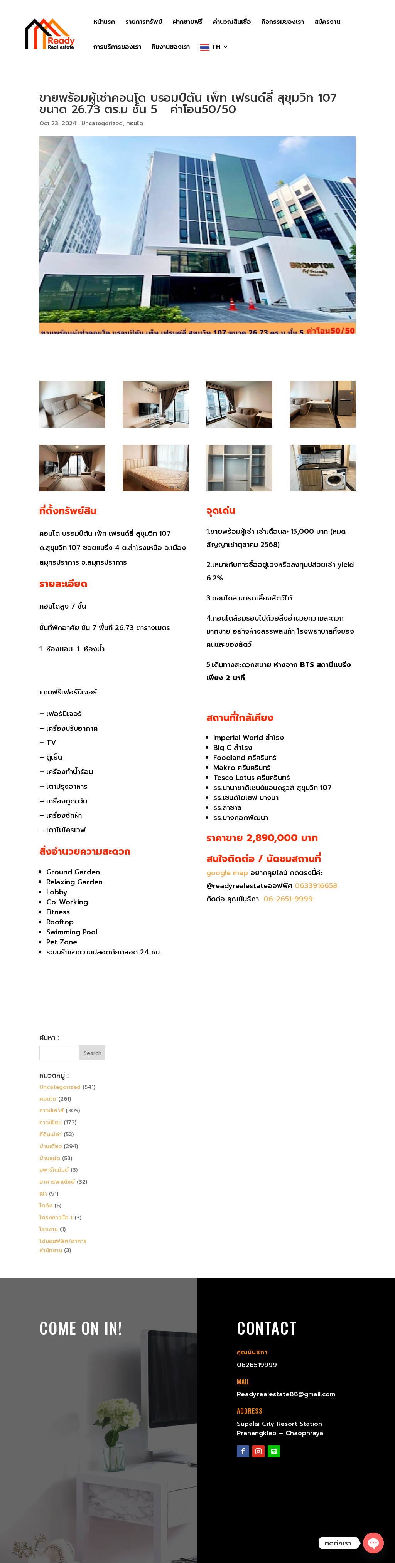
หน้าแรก (104, 23)
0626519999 (257, 1365)
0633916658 (316, 885)
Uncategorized (102, 123)
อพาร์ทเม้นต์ (54, 1170)
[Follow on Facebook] (243, 1451)
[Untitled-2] (72, 427)
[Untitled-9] (323, 491)
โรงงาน (48, 1229)
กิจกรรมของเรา (283, 23)
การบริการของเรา (117, 48)
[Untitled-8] (239, 491)
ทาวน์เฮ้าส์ (51, 1111)
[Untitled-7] (156, 491)
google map (227, 872)
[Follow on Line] (274, 1451)
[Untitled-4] (239, 427)
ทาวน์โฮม (50, 1123)
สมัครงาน (327, 23)
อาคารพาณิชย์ (57, 1182)
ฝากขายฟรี (188, 23)
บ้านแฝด (49, 1158)
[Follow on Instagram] (258, 1451)
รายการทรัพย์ (143, 23)
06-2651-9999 (287, 899)
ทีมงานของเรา (171, 48)
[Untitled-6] (72, 491)
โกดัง (45, 1206)
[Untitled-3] (156, 427)
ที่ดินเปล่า (50, 1134)
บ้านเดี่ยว (50, 1146)
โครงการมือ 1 (56, 1218)
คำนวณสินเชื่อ (232, 23)
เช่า (43, 1194)
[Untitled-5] (323, 427)
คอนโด (134, 123)
